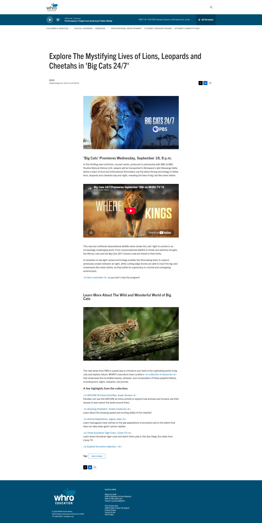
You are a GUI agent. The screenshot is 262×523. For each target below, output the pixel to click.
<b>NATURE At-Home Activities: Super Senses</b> (110, 395)
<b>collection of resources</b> (161, 374)
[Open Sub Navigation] (70, 28)
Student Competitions (187, 28)
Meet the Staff (110, 494)
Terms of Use (110, 512)
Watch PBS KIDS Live (113, 499)
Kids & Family (97, 456)
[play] (50, 19)
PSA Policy (109, 514)
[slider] (62, 19)
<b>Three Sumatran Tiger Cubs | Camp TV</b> (107, 432)
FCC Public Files (111, 506)
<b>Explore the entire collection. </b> (102, 446)
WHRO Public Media (65, 511)
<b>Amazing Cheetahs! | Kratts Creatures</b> (107, 408)
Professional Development (126, 28)
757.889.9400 (57, 516)
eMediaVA (100, 28)
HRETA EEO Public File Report (117, 508)
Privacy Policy (110, 510)
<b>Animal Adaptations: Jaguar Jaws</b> (104, 418)
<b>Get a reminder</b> (95, 277)
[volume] (58, 20)
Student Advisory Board (158, 28)
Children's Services (57, 28)
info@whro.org (68, 516)
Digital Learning (83, 28)
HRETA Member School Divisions (118, 496)
